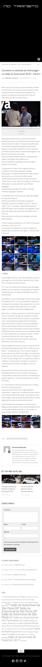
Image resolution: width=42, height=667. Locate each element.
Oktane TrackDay (8, 634)
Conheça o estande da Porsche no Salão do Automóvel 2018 (9, 489)
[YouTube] (21, 660)
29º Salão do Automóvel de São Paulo (19, 614)
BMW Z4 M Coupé (20, 575)
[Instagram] (17, 660)
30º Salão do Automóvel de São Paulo (17, 438)
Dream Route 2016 (22, 626)
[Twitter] (24, 660)
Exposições (29, 629)
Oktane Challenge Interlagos (30, 632)
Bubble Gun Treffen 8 (16, 623)
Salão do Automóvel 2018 (11, 64)
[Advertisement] (21, 33)
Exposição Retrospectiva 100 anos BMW (15, 629)
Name (6, 524)
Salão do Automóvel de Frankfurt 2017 (19, 638)
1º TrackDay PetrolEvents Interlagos (14, 597)
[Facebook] (13, 660)
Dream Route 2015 (8, 626)
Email (24, 524)
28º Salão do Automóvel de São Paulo (17, 610)
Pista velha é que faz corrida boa (25, 580)
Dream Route (31, 623)
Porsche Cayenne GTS (29, 570)
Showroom (23, 640)
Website (6, 532)
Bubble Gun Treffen (21, 620)
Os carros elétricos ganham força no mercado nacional (27, 489)
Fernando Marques (11, 78)
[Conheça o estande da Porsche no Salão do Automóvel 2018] (11, 479)
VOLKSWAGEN (26, 64)
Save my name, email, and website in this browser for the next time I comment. (21, 543)
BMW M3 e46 (20, 565)
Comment (7, 510)
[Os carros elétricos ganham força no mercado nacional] (30, 479)
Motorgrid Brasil (15, 632)
